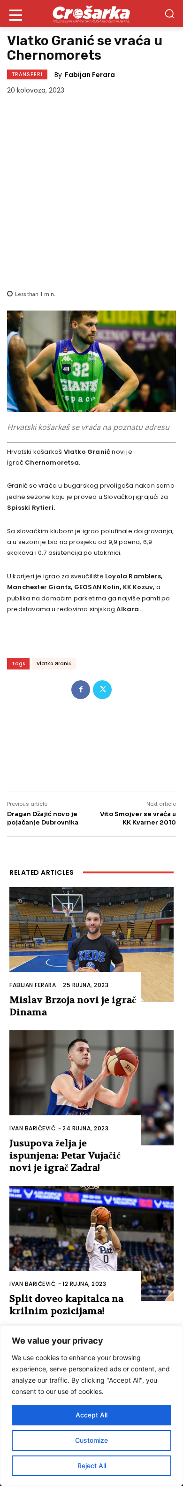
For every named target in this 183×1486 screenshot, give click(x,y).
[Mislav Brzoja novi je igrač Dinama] (91, 944)
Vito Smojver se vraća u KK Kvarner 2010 (138, 818)
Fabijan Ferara (90, 74)
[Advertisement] (91, 190)
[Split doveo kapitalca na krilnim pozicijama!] (91, 1243)
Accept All (91, 1415)
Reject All (91, 1466)
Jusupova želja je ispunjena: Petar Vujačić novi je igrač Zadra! (65, 1155)
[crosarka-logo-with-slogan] (91, 13)
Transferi (27, 74)
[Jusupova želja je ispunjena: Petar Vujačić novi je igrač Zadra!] (91, 1087)
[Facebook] (80, 689)
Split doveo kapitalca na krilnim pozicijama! (66, 1305)
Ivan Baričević (32, 1128)
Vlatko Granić (54, 663)
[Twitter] (102, 689)
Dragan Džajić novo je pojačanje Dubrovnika (42, 818)
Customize (91, 1440)
